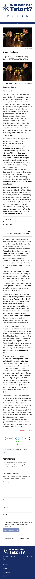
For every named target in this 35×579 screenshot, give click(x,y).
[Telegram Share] (19, 438)
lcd (5, 452)
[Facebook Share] (15, 438)
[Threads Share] (24, 438)
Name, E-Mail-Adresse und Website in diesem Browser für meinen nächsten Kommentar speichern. (18, 524)
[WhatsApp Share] (17, 443)
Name (4, 500)
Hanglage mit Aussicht (12, 148)
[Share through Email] (6, 438)
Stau (27, 299)
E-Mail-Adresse (7, 507)
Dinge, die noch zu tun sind (13, 253)
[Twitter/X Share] (28, 438)
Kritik (25, 449)
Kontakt (5, 568)
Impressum (6, 576)
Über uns (5, 564)
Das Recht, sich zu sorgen (20, 315)
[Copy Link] (11, 438)
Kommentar (6, 482)
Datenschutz (6, 572)
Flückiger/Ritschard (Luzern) (12, 449)
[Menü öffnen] (17, 23)
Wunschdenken (9, 181)
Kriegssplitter (16, 111)
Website (5, 514)
